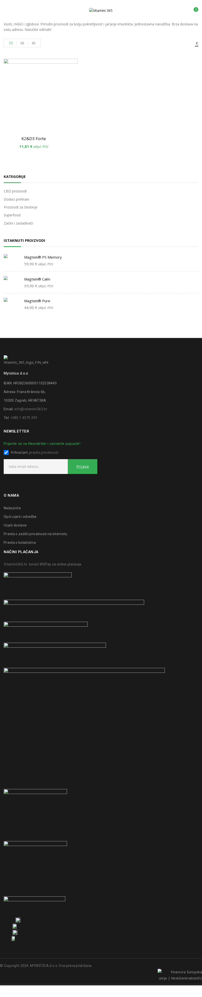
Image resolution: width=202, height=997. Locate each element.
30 (22, 43)
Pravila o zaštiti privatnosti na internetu (35, 534)
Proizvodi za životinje (20, 207)
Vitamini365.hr (15, 564)
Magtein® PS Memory (43, 257)
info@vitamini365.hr (30, 409)
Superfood (12, 215)
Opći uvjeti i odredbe (20, 517)
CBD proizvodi (15, 191)
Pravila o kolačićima (20, 543)
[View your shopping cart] (192, 11)
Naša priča (12, 508)
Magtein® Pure (37, 300)
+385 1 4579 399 (23, 418)
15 (11, 43)
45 (33, 43)
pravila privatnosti (44, 452)
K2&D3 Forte (33, 138)
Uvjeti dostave (15, 525)
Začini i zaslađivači (18, 223)
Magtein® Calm (37, 279)
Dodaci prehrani (16, 199)
